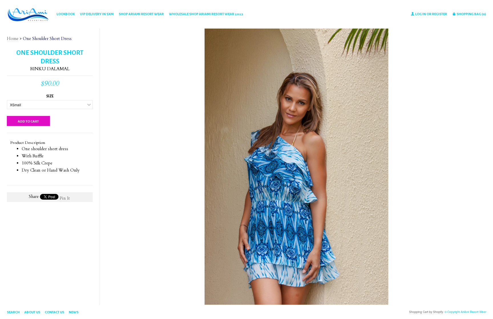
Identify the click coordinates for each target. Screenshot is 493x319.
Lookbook (65, 14)
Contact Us (54, 312)
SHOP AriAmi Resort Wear (141, 14)
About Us (32, 312)
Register (439, 14)
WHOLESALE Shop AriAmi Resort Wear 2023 (206, 14)
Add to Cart (28, 121)
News (73, 312)
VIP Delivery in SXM (97, 14)
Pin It (65, 198)
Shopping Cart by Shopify (426, 312)
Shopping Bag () (471, 14)
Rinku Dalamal (50, 69)
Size (50, 96)
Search (13, 312)
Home (13, 38)
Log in (420, 14)
